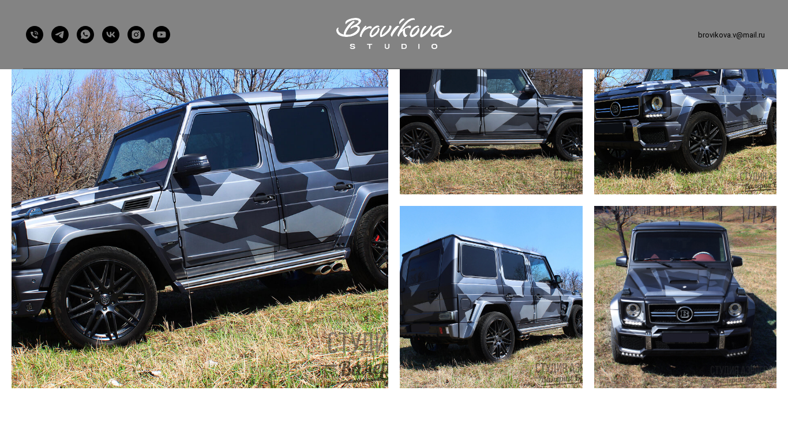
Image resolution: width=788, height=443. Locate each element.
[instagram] (136, 34)
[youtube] (161, 34)
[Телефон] (34, 34)
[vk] (110, 34)
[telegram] (60, 34)
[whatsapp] (85, 34)
